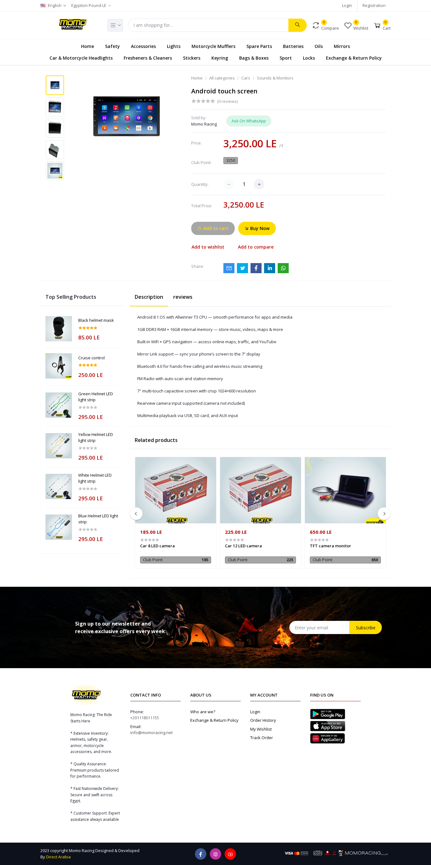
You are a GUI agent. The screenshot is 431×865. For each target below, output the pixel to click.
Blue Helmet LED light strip (98, 519)
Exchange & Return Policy (354, 58)
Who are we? (202, 712)
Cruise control (91, 358)
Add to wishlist (208, 247)
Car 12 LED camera (243, 546)
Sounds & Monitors (275, 78)
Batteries (293, 46)
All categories (222, 78)
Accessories (143, 46)
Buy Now (259, 228)
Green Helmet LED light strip (95, 397)
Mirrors (342, 46)
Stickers (191, 58)
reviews (182, 296)
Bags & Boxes (254, 58)
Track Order (261, 737)
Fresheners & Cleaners (148, 58)
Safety (112, 46)
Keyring (219, 58)
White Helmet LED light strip (95, 478)
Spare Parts (259, 46)
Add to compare (256, 247)
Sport (286, 58)
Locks (309, 58)
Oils (319, 46)
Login (347, 5)
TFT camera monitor (330, 546)
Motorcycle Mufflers (213, 46)
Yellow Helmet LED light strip (95, 438)
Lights (173, 46)
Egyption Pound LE (88, 5)
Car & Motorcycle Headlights (81, 58)
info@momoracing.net (151, 732)
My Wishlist (261, 729)
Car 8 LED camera (157, 546)
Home (87, 46)
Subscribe (365, 628)
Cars (245, 78)
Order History (263, 720)
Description (149, 296)
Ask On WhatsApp (249, 121)
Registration (374, 5)
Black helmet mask (96, 320)
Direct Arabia (58, 857)
